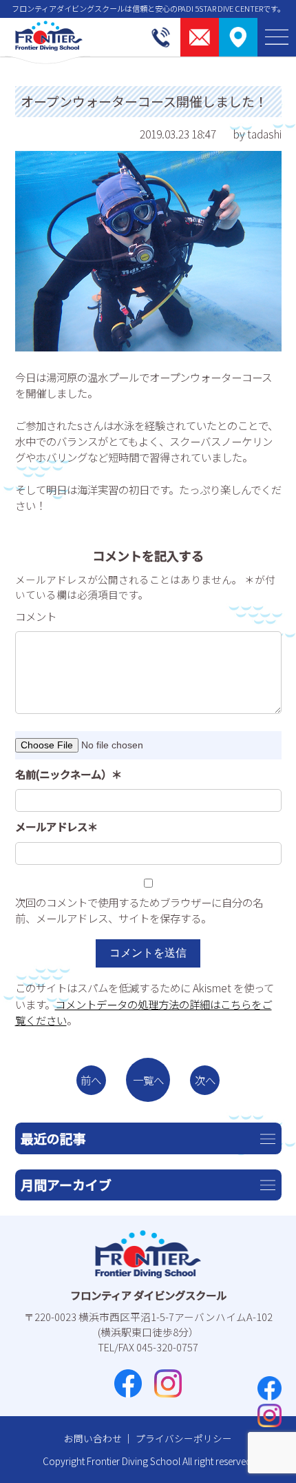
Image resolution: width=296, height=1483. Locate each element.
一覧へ (148, 1079)
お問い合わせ (93, 1438)
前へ (91, 1079)
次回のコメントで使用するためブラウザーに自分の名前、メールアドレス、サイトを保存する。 (139, 909)
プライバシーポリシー (184, 1438)
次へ (205, 1079)
